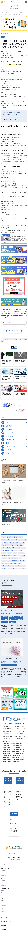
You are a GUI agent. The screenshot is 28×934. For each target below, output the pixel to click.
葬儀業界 (20, 339)
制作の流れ (3, 875)
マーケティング (22, 539)
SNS (12, 565)
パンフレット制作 (13, 339)
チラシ (16, 550)
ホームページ (15, 568)
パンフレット (21, 553)
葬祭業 (2, 341)
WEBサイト (4, 565)
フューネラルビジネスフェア (20, 565)
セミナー (23, 547)
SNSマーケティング (13, 542)
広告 (9, 558)
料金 (2, 872)
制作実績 (3, 870)
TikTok (20, 550)
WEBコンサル (5, 888)
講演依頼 (4, 929)
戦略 (3, 550)
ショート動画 (4, 563)
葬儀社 (25, 339)
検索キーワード (15, 558)
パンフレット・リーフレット (9, 898)
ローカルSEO (22, 560)
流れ (2, 892)
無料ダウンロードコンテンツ (7, 914)
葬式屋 (3, 540)
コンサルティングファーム (8, 917)
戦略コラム (3, 911)
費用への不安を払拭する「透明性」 (10, 114)
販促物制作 (4, 555)
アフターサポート (22, 568)
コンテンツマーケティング (11, 547)
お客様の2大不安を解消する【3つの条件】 (12, 112)
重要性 (2, 890)
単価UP (9, 565)
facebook (4, 560)
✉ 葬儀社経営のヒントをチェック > (14, 322)
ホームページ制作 (19, 545)
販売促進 (15, 553)
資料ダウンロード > (14, 331)
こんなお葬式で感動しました (9, 921)
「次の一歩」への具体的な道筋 (9, 119)
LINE (19, 555)
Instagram (7, 550)
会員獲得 (20, 563)
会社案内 (4, 925)
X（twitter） (4, 558)
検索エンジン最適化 (12, 555)
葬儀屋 (20, 537)
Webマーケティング (12, 540)
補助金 (6, 542)
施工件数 (9, 568)
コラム (3, 37)
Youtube (23, 555)
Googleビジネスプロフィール (12, 560)
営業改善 (10, 563)
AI (2, 542)
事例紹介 (15, 563)
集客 (12, 550)
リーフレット (4, 568)
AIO (3, 547)
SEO (3, 545)
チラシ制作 (6, 339)
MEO (20, 558)
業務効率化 (9, 553)
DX (19, 547)
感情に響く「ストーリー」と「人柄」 (11, 117)
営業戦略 (4, 553)
